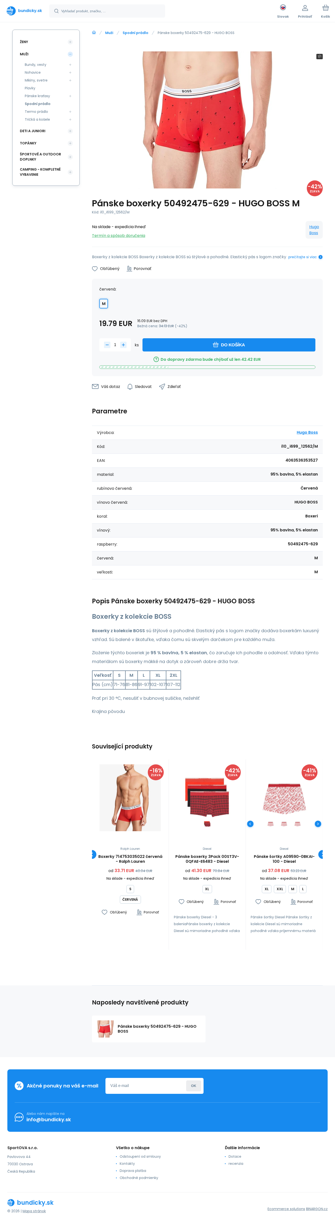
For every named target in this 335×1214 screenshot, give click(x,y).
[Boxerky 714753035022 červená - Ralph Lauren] (130, 797)
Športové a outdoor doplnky (40, 157)
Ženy (24, 41)
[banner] (24, 10)
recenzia (236, 1163)
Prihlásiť (193, 1085)
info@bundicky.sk (48, 1119)
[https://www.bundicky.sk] (94, 33)
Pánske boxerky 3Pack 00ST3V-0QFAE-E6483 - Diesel (207, 859)
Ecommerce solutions (286, 1208)
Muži (109, 32)
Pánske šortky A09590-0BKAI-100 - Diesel (284, 859)
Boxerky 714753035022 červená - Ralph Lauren (130, 859)
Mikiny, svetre (36, 80)
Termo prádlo (36, 111)
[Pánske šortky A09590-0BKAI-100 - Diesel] (284, 797)
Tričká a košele (37, 119)
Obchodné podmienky (139, 1177)
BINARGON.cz (317, 1208)
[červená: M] (284, 824)
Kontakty (127, 1163)
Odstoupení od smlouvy (140, 1156)
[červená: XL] (207, 824)
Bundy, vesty (35, 64)
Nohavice (33, 72)
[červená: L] (270, 824)
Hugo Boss (314, 230)
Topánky (28, 143)
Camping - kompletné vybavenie (40, 172)
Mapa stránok (34, 1211)
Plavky (30, 88)
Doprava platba (133, 1170)
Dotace (235, 1156)
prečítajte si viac (302, 257)
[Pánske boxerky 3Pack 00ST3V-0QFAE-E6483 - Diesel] (207, 797)
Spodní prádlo (135, 32)
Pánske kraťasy (37, 95)
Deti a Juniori (32, 130)
